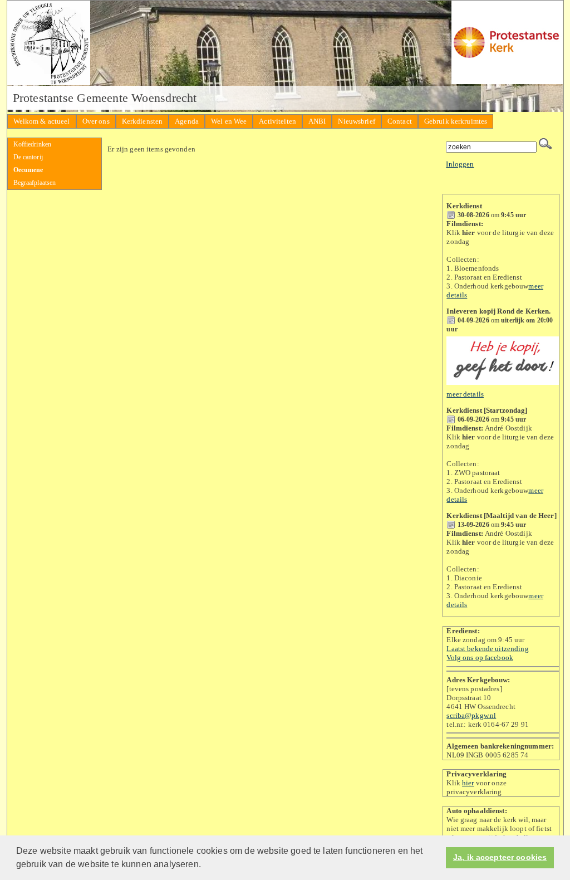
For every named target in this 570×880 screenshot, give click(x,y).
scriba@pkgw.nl (471, 715)
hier (468, 783)
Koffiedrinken (32, 144)
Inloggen (460, 164)
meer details (465, 394)
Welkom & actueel (41, 121)
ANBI (317, 121)
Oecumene (28, 170)
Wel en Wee (229, 121)
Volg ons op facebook (479, 657)
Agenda (187, 121)
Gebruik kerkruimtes (455, 121)
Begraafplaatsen (34, 183)
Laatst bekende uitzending (487, 648)
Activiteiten (277, 121)
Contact (399, 121)
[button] (205, 865)
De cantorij (28, 157)
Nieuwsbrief (356, 121)
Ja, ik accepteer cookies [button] (500, 857)
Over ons (96, 121)
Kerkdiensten (142, 121)
